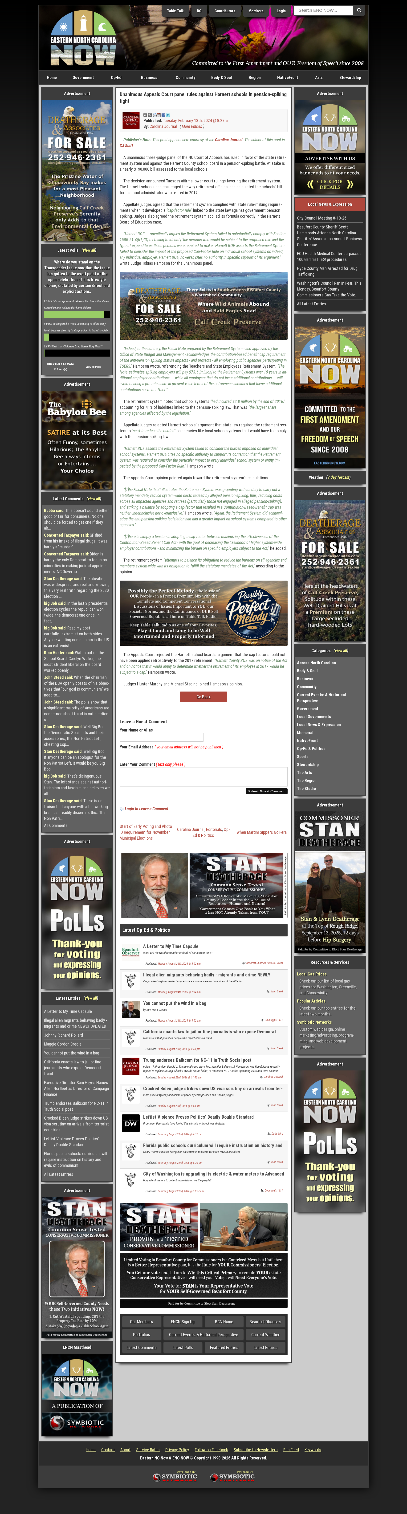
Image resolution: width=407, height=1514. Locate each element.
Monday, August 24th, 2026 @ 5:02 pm (179, 963)
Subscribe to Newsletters (256, 1449)
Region (255, 77)
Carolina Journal (163, 126)
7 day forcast (338, 477)
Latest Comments (141, 1347)
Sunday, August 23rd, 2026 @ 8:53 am (179, 1106)
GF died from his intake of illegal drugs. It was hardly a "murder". (76, 541)
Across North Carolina (316, 662)
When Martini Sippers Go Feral (262, 832)
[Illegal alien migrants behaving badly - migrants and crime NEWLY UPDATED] (131, 980)
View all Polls (93, 367)
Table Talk (175, 11)
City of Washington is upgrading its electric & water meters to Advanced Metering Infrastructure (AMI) (213, 1176)
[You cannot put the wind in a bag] (131, 1009)
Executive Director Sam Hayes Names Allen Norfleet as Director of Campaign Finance (76, 1088)
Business (149, 77)
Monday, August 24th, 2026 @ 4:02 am (179, 1020)
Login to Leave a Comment (146, 808)
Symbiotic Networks (314, 1022)
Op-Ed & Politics (311, 748)
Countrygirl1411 (274, 1020)
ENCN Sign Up (183, 1321)
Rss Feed (291, 1449)
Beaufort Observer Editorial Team (264, 963)
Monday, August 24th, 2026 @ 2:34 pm (179, 992)
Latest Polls (183, 1347)
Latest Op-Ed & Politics (146, 930)
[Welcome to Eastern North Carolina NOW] (83, 37)
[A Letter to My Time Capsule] (131, 952)
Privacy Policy (177, 1449)
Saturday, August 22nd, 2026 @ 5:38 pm (180, 1162)
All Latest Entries (58, 1174)
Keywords (313, 1449)
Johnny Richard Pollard (63, 1035)
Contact (108, 1449)
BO (199, 11)
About (125, 1449)
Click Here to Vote (60, 364)
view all (89, 250)
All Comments (56, 825)
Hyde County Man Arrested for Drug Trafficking (327, 271)
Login (281, 11)
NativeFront (287, 77)
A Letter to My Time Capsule (68, 1011)
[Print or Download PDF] (157, 114)
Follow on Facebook (211, 1449)
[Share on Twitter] (168, 114)
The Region (307, 780)
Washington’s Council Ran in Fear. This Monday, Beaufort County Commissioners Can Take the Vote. (329, 289)
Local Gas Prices (312, 973)
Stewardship (350, 77)
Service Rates (148, 1449)
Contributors (225, 11)
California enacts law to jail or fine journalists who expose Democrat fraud (72, 1067)
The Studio (306, 788)
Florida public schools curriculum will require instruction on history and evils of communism (75, 1159)
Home (52, 77)
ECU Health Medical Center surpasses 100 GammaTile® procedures (329, 256)
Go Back (203, 696)
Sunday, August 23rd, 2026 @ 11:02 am (180, 1077)
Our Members (141, 1321)
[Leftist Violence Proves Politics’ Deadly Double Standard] (131, 1123)
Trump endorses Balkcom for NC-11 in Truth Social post (76, 1106)
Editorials (214, 829)
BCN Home (224, 1321)
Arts (319, 77)
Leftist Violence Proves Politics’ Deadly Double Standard (71, 1141)
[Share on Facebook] (163, 114)
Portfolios (141, 1334)
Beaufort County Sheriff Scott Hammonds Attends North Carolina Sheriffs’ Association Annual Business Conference (329, 235)
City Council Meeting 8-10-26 (321, 218)
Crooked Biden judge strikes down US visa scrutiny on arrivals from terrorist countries (76, 1124)
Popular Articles (311, 1001)
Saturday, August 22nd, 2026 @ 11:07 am (181, 1191)
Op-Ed (116, 77)
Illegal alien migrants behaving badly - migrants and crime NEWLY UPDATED (75, 1023)
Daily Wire (277, 1133)
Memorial (305, 732)
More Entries (192, 126)
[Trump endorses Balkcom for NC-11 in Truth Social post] (131, 1066)
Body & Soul (221, 77)
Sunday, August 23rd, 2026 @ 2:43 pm (179, 1049)
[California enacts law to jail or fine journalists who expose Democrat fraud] (131, 1037)
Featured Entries (224, 1347)
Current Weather (265, 1334)
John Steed (277, 991)
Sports (303, 756)
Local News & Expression (319, 724)
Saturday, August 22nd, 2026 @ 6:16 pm (180, 1134)
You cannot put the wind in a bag (71, 1052)
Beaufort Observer (265, 1321)
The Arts (304, 772)
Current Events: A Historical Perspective (203, 1334)
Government (83, 77)
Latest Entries (265, 1347)
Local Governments (314, 716)
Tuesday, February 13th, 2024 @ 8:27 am (196, 120)
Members (256, 11)
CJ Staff (126, 145)
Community (185, 77)
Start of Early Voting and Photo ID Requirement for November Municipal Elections (146, 832)
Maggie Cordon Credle (62, 1044)
